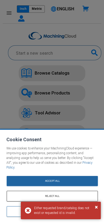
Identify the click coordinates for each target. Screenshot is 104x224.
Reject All (52, 196)
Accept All (52, 180)
